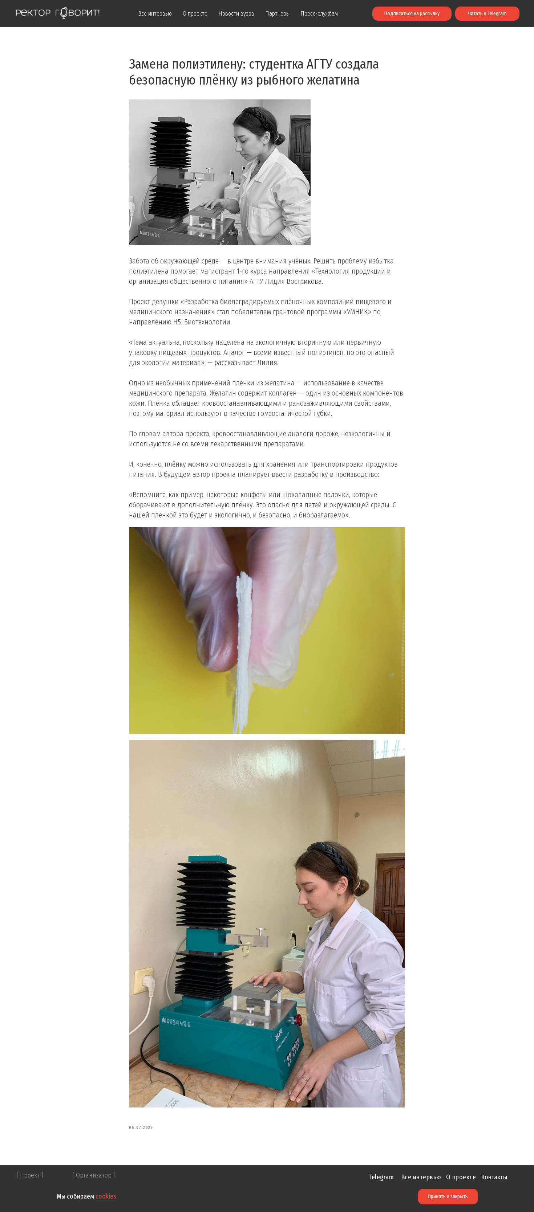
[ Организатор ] (94, 1175)
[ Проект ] (30, 1175)
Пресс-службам (319, 13)
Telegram (381, 1177)
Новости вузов (236, 13)
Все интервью (155, 13)
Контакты (494, 1177)
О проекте (195, 13)
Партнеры (277, 13)
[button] (412, 14)
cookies (106, 1196)
